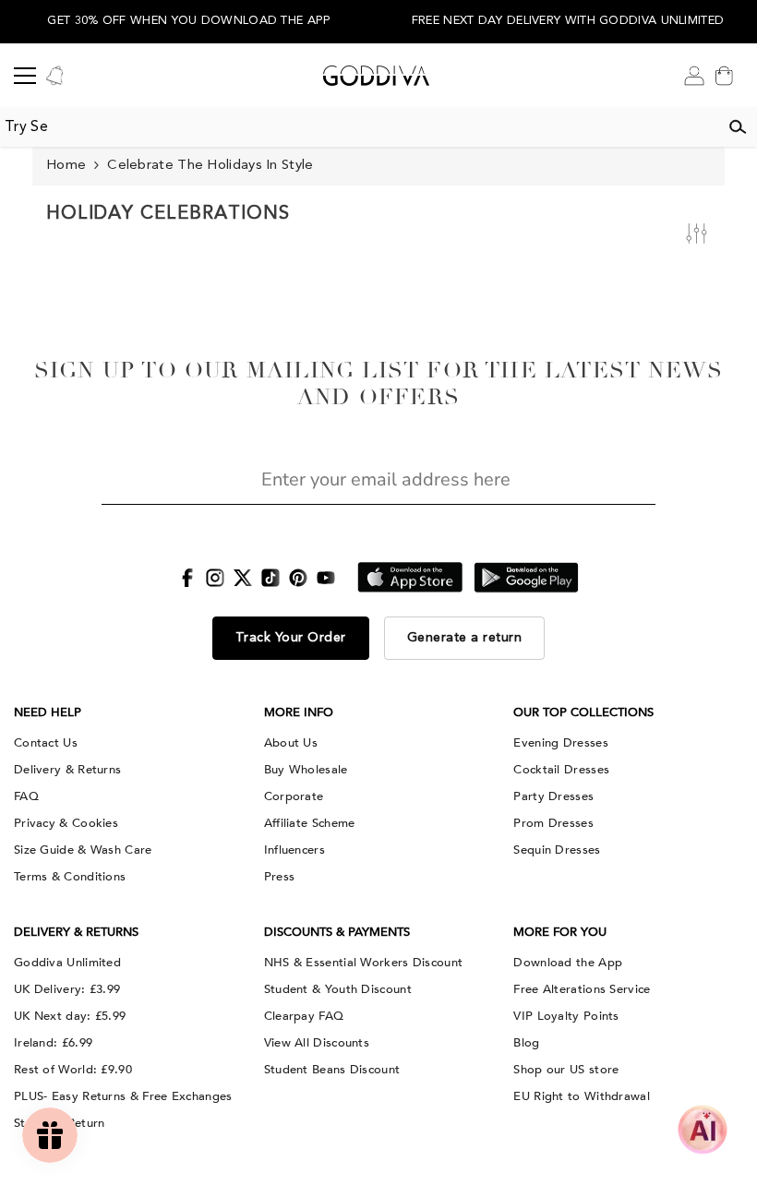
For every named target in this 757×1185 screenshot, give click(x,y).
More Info (298, 712)
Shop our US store (566, 1069)
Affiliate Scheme (309, 823)
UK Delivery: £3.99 (67, 989)
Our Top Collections (583, 712)
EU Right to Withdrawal (581, 1096)
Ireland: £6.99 (53, 1043)
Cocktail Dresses (561, 769)
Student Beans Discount (332, 1069)
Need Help (47, 712)
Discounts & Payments (337, 932)
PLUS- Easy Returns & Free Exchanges (123, 1096)
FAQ (26, 796)
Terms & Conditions (70, 876)
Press (279, 876)
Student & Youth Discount (338, 989)
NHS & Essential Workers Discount (363, 962)
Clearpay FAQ (304, 1016)
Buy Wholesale (306, 769)
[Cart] (724, 76)
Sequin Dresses (556, 850)
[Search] (737, 127)
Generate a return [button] (465, 637)
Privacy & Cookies (66, 823)
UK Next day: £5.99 (70, 1016)
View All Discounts (316, 1043)
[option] (189, 21)
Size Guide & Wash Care (83, 850)
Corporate (294, 796)
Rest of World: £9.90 (73, 1069)
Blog (526, 1043)
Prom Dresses (553, 823)
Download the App (567, 962)
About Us (291, 743)
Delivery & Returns (67, 769)
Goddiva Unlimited (67, 962)
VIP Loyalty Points (566, 1016)
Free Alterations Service (581, 989)
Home (66, 166)
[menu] (25, 76)
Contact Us (46, 743)
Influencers (294, 850)
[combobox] (359, 127)
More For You (560, 932)
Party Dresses (553, 796)
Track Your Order (290, 637)
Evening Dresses (560, 743)
